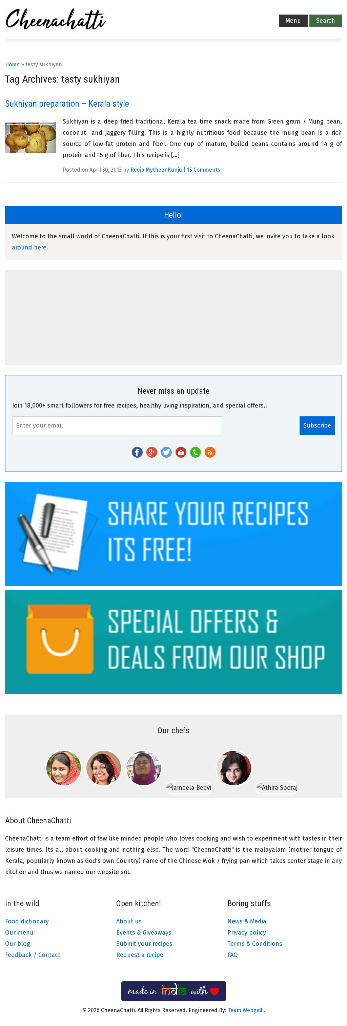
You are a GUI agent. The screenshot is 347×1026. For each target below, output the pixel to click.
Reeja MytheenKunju (156, 170)
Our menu (19, 932)
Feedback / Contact (32, 955)
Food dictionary (27, 921)
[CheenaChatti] (56, 21)
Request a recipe (139, 955)
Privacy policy (246, 932)
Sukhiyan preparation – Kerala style (67, 104)
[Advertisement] (173, 317)
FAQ (232, 955)
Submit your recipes (144, 943)
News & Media (246, 921)
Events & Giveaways (143, 932)
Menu (293, 20)
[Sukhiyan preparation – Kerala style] (30, 138)
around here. (30, 247)
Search (325, 20)
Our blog (17, 943)
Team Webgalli (246, 1010)
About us (129, 921)
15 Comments (203, 170)
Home (12, 64)
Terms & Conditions (254, 943)
